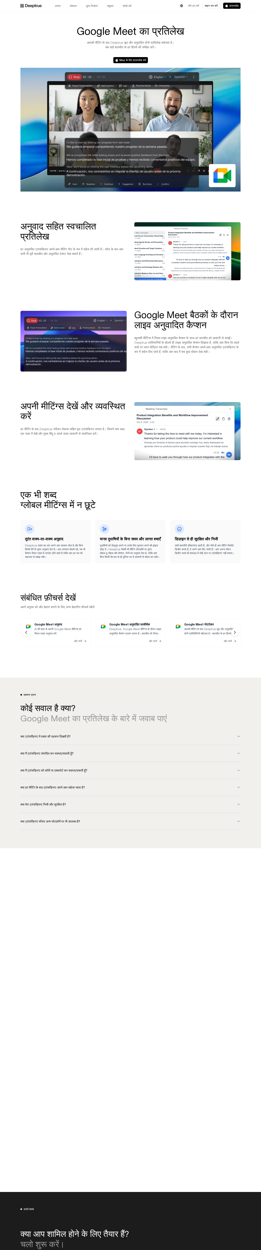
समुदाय (110, 5)
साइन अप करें (211, 5)
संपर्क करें (127, 5)
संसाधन (73, 5)
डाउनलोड (234, 5)
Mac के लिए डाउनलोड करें (132, 60)
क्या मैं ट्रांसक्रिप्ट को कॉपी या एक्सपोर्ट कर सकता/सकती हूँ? (53, 770)
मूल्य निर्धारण (92, 5)
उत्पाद (58, 5)
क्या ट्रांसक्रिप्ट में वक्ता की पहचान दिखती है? (45, 736)
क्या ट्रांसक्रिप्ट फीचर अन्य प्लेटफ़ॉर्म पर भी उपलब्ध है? (50, 821)
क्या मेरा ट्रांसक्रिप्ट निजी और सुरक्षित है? (43, 804)
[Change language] (181, 5)
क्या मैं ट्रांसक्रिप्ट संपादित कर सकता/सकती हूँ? (47, 753)
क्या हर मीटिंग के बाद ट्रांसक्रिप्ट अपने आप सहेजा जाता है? (52, 787)
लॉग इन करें (193, 5)
